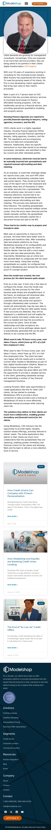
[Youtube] (22, 811)
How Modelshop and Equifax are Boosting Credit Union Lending (23, 561)
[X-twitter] (11, 811)
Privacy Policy (40, 827)
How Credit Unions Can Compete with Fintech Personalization (20, 493)
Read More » (12, 516)
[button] (26, 3)
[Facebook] (5, 811)
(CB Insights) (30, 66)
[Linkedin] (16, 811)
